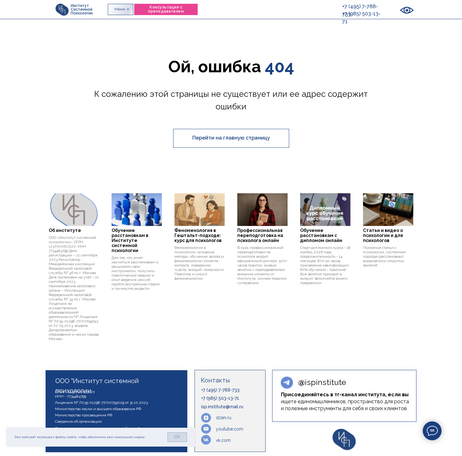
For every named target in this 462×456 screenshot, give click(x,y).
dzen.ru (223, 417)
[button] (166, 9)
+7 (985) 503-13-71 (220, 398)
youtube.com (229, 428)
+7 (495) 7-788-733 (220, 390)
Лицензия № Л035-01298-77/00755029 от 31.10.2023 (101, 402)
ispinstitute (322, 382)
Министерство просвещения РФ (83, 415)
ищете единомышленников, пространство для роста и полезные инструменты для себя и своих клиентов (345, 401)
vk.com (223, 440)
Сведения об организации (78, 421)
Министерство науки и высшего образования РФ (98, 409)
